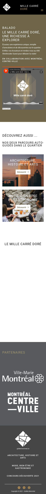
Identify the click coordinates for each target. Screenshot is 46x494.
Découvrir (21, 172)
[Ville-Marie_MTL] (23, 386)
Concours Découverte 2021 (23, 476)
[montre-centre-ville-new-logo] (23, 412)
